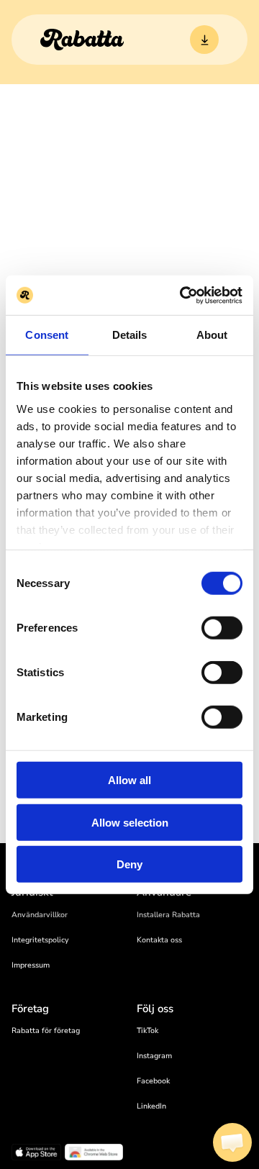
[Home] (82, 39)
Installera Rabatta (168, 914)
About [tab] (212, 335)
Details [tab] (129, 335)
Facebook (153, 1080)
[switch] (221, 628)
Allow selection (129, 822)
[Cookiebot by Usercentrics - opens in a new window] (182, 295)
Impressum (31, 965)
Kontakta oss (159, 939)
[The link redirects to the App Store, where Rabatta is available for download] (36, 1154)
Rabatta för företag (46, 1030)
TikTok (147, 1030)
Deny (129, 864)
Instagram (154, 1055)
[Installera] (204, 39)
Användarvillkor (40, 914)
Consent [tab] (46, 335)
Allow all (129, 780)
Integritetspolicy (40, 939)
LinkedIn (151, 1106)
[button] (232, 1142)
